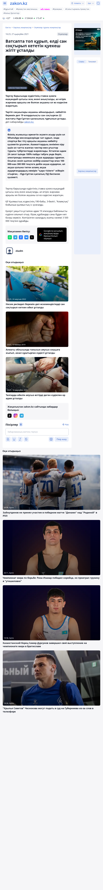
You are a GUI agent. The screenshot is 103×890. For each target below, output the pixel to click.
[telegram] (15, 237)
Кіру (67, 424)
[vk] (26, 237)
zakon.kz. (29, 121)
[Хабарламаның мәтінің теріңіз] (37, 431)
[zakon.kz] (18, 3)
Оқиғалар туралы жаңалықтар (47, 27)
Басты (8, 27)
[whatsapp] (10, 237)
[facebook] (21, 237)
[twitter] (32, 237)
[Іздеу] (98, 3)
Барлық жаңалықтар (22, 27)
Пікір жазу (62, 439)
